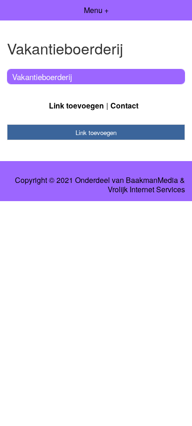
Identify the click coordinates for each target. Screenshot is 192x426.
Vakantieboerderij (42, 76)
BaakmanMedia (152, 180)
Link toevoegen (76, 105)
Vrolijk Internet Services (146, 189)
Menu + (96, 10)
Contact (124, 105)
